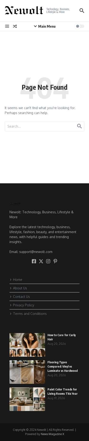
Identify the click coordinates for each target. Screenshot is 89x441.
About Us (20, 288)
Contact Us (21, 297)
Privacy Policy (23, 305)
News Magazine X (52, 434)
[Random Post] (15, 26)
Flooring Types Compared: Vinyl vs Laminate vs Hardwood (62, 366)
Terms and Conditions (30, 314)
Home (17, 280)
